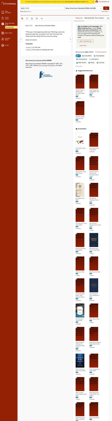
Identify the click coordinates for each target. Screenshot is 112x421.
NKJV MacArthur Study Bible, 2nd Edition (94, 91)
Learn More (82, 45)
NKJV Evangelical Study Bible (94, 369)
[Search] (106, 8)
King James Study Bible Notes (81, 172)
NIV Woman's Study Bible (79, 319)
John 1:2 (30, 47)
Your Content (99, 18)
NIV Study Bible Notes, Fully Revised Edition (80, 295)
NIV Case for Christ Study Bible (81, 224)
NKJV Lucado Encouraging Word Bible (81, 394)
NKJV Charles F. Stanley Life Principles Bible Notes (80, 345)
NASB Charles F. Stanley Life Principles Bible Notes (80, 92)
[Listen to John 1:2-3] (41, 18)
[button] (102, 2)
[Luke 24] (20, 39)
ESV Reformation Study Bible (94, 149)
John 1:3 (30, 50)
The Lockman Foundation (47, 65)
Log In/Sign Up (103, 2)
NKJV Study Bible (94, 417)
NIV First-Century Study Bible (81, 249)
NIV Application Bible (80, 199)
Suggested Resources (85, 71)
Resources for (84, 52)
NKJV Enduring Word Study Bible (81, 369)
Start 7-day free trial (86, 41)
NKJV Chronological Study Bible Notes (95, 343)
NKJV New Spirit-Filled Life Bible (80, 418)
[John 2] (70, 39)
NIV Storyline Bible (94, 272)
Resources (79, 18)
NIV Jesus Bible (80, 272)
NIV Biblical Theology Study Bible (93, 200)
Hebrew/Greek (89, 18)
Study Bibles (82, 129)
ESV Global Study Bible (80, 149)
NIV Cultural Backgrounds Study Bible (95, 225)
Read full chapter (31, 40)
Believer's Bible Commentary (80, 117)
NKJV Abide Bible (94, 319)
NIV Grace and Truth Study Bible (94, 249)
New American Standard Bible (36, 60)
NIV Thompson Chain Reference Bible (94, 295)
